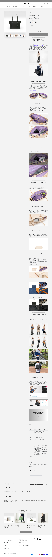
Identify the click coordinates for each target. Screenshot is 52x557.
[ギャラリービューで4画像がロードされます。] (16, 35)
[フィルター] (44, 484)
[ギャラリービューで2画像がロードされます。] (10, 35)
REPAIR (5, 547)
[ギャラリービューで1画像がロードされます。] (7, 35)
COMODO (8, 553)
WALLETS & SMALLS (8, 540)
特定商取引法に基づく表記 (24, 545)
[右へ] (47, 1)
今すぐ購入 (38, 34)
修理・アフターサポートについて (36, 474)
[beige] (33, 22)
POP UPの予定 (7, 543)
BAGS (5, 539)
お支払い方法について (23, 540)
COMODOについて (33, 466)
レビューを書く (36, 484)
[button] (5, 4)
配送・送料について (22, 539)
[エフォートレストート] (38, 415)
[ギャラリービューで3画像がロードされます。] (13, 35)
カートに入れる (38, 31)
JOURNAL (6, 545)
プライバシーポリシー (23, 543)
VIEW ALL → (26, 531)
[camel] (30, 22)
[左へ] (5, 1)
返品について (21, 542)
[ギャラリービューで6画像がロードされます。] (23, 35)
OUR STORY (6, 542)
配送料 (30, 18)
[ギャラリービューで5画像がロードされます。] (20, 35)
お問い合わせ (6, 548)
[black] (35, 22)
